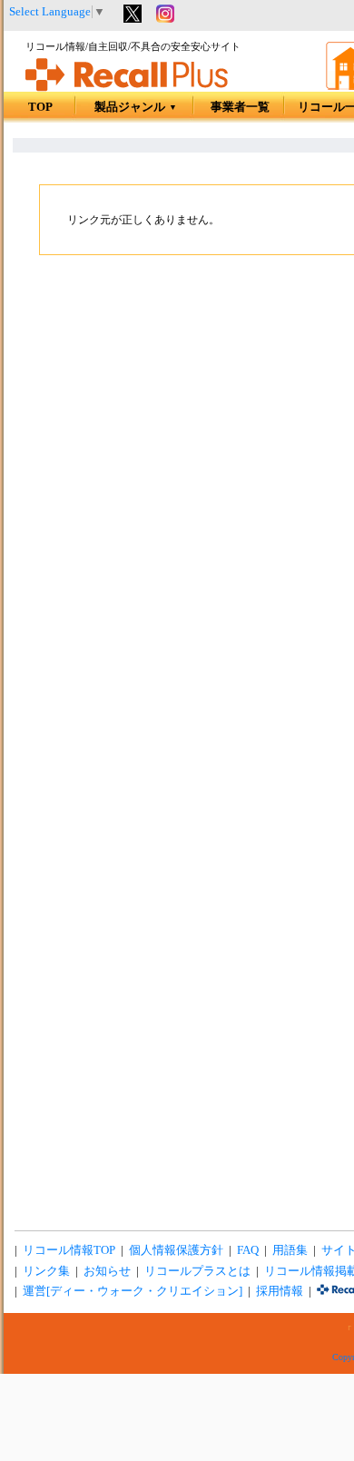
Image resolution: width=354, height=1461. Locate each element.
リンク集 (46, 1271)
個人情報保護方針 (176, 1250)
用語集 (290, 1250)
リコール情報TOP (69, 1250)
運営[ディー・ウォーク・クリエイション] (132, 1291)
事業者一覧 (240, 107)
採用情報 (279, 1291)
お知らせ (107, 1271)
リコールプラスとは (197, 1271)
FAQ (248, 1250)
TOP (40, 107)
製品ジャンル (135, 107)
